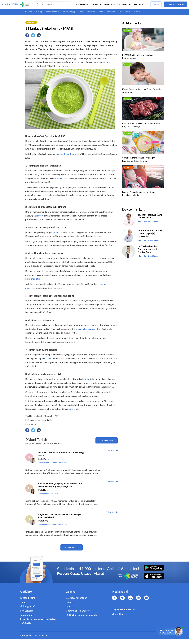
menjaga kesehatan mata (87, 329)
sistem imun (62, 178)
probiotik (35, 278)
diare (59, 288)
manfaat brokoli (63, 154)
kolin (86, 379)
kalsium (47, 358)
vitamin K (57, 232)
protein (39, 215)
